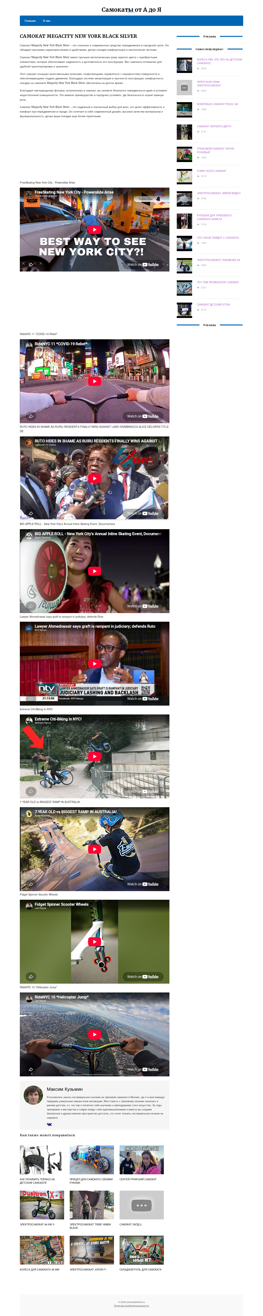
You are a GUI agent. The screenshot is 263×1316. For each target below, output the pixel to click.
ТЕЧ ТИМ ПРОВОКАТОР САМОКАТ (218, 282)
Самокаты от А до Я (131, 9)
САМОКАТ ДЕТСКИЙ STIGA (213, 304)
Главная (30, 20)
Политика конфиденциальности (131, 1305)
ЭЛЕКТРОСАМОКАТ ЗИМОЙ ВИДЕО (218, 193)
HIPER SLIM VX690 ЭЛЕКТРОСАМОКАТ (209, 83)
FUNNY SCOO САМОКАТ (211, 171)
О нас (46, 20)
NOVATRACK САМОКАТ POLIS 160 (217, 104)
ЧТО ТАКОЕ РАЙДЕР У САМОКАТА (218, 237)
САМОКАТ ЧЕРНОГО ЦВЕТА (214, 126)
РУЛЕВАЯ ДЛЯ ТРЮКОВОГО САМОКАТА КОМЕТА (214, 217)
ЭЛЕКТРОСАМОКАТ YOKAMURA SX (218, 260)
